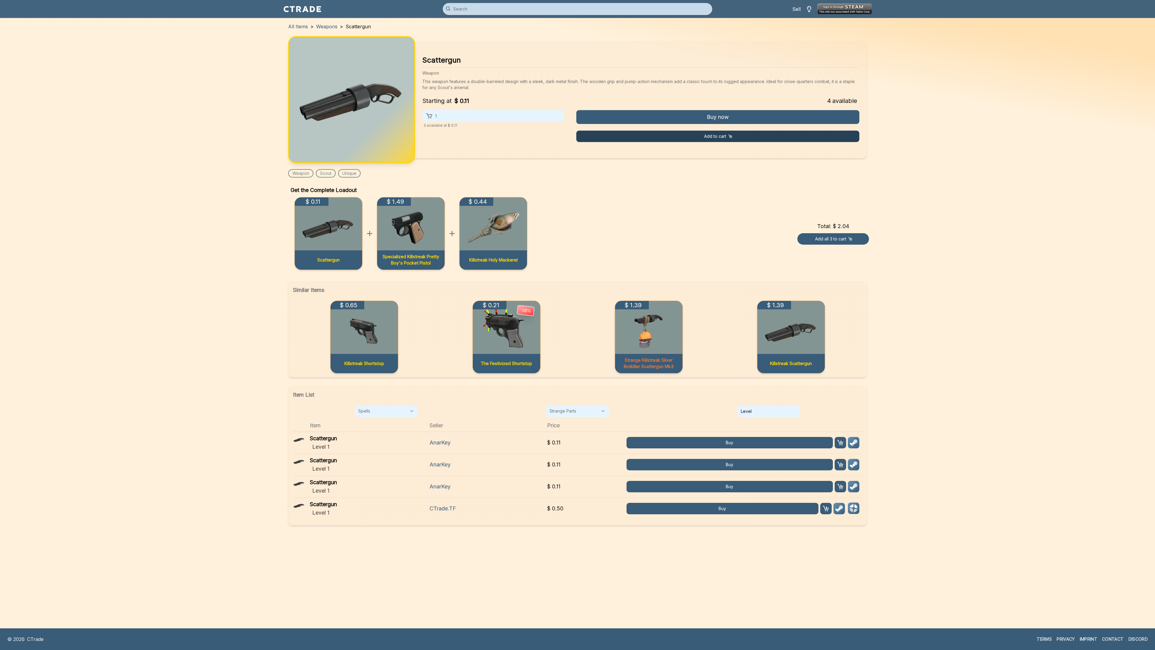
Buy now (718, 117)
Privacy (1066, 639)
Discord (1138, 639)
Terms (1044, 639)
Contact (1112, 639)
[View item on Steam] (854, 443)
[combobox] (386, 411)
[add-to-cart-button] (840, 443)
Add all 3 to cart (830, 238)
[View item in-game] (854, 508)
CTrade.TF (443, 508)
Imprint (1088, 639)
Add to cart (715, 136)
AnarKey (440, 442)
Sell (796, 9)
